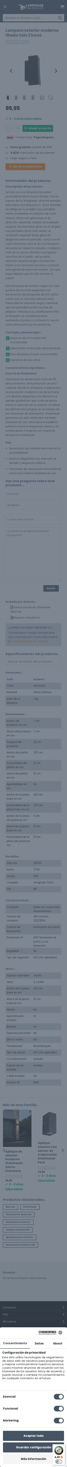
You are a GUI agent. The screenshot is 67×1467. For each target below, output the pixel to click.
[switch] (58, 1462)
